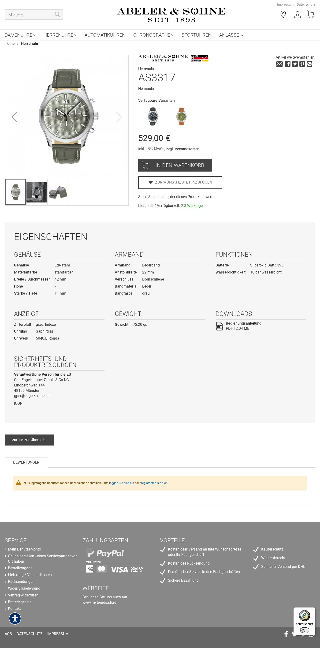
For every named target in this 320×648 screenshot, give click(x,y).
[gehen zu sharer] (287, 64)
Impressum (285, 4)
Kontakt (14, 608)
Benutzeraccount (298, 15)
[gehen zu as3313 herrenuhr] (153, 116)
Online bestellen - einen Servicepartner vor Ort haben (42, 559)
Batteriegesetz (19, 602)
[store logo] (171, 15)
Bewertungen (26, 462)
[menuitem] (20, 35)
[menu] (160, 35)
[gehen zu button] (302, 64)
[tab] (26, 462)
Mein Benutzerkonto (24, 549)
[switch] (304, 630)
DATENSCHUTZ (30, 634)
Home (10, 43)
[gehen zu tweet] (295, 64)
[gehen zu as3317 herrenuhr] (279, 64)
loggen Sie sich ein (121, 483)
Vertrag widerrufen (23, 595)
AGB (8, 634)
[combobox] (34, 14)
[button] (14, 117)
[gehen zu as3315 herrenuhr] (181, 116)
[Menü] (312, 610)
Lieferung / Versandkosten (30, 575)
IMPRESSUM (58, 634)
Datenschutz (306, 4)
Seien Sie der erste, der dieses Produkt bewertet (177, 197)
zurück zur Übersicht (29, 440)
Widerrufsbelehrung (24, 588)
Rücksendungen (21, 581)
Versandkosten (187, 149)
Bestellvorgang (20, 568)
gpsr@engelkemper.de (32, 395)
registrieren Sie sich (154, 483)
